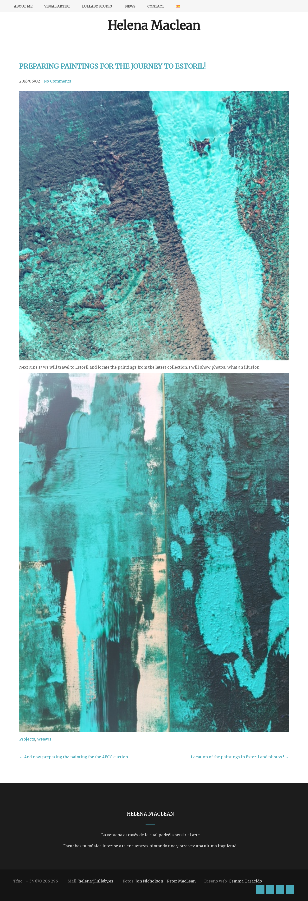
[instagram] (248, 6)
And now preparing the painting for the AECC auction (73, 756)
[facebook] (256, 6)
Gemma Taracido (245, 881)
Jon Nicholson (149, 881)
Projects (27, 739)
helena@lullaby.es (95, 881)
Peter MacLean (181, 881)
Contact (155, 6)
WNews (44, 739)
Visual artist (57, 6)
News (130, 6)
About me (23, 6)
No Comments (57, 81)
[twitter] (265, 6)
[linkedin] (273, 6)
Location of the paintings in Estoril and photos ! (240, 756)
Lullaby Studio (97, 6)
